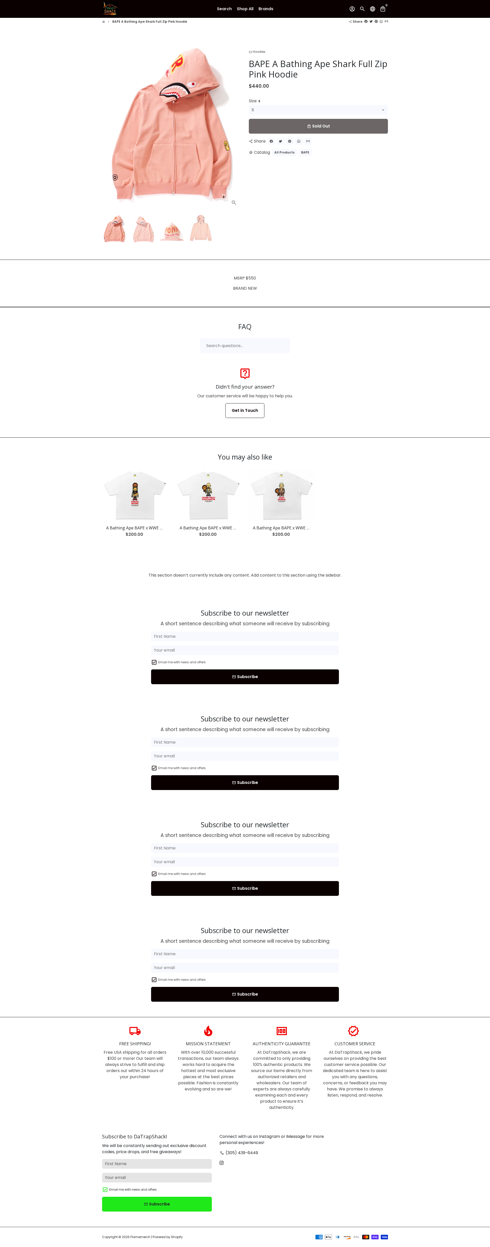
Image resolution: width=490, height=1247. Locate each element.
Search (224, 9)
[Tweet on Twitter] (371, 21)
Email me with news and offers (182, 662)
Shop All (245, 9)
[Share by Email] (386, 21)
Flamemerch (140, 1237)
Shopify (177, 1237)
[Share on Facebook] (366, 21)
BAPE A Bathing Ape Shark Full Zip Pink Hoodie (149, 21)
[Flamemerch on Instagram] (221, 1163)
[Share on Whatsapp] (381, 21)
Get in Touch (245, 410)
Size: (254, 101)
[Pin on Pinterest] (376, 21)
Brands (266, 9)
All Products (284, 152)
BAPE (305, 152)
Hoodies (257, 51)
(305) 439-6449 (239, 1153)
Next (234, 125)
